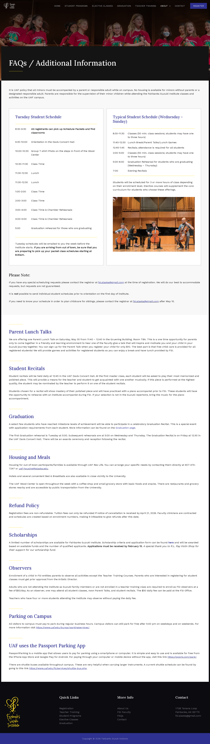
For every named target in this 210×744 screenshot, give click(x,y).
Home (57, 6)
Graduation (124, 6)
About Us (122, 708)
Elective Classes (102, 6)
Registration (66, 708)
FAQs (120, 715)
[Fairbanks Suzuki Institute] (9, 5)
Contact (180, 6)
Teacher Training (145, 6)
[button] (169, 5)
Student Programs (76, 6)
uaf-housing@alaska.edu (33, 468)
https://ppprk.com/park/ (182, 656)
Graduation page (125, 427)
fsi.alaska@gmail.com (146, 301)
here (171, 542)
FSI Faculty (124, 712)
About (164, 6)
